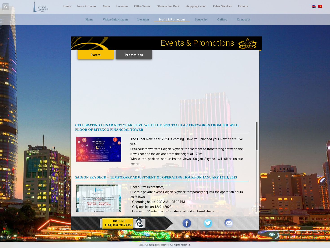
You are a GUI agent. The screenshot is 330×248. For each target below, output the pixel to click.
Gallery (222, 19)
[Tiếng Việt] (320, 6)
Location (122, 6)
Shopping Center (196, 6)
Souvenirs (201, 19)
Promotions (134, 55)
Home (67, 6)
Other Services (222, 6)
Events (96, 55)
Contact (243, 6)
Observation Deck (168, 6)
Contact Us (244, 19)
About (106, 6)
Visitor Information (115, 19)
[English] (314, 6)
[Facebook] (186, 223)
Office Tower (142, 6)
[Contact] (228, 223)
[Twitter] (207, 223)
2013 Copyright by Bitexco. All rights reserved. (165, 244)
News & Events (86, 6)
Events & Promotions (171, 19)
